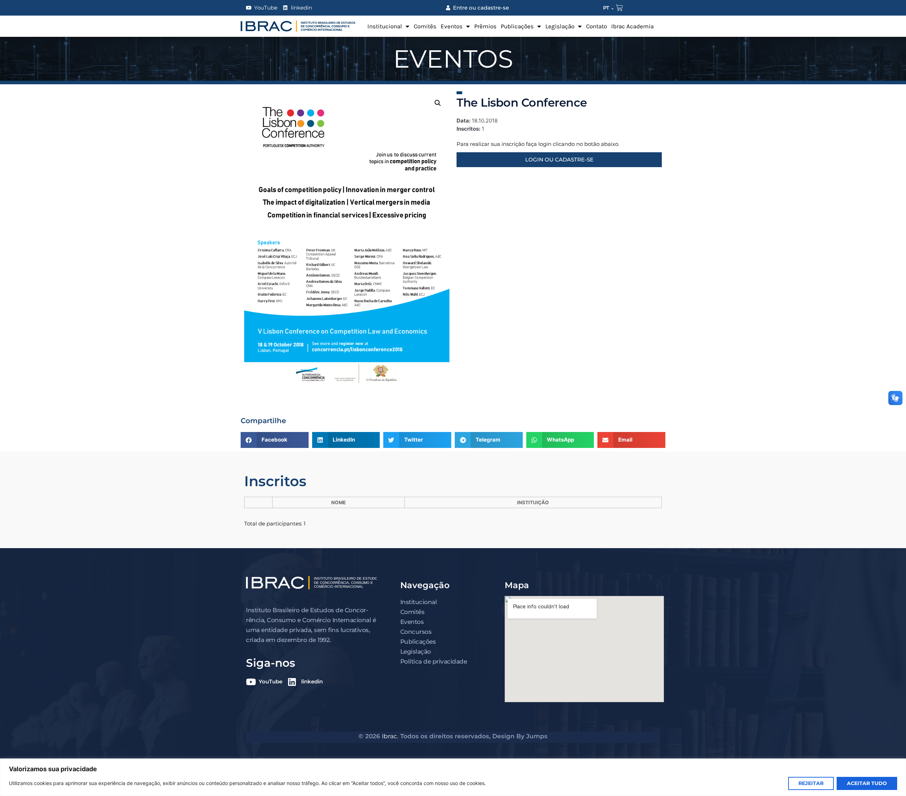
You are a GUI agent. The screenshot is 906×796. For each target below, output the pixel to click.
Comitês (425, 26)
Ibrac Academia (632, 26)
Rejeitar (811, 783)
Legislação (559, 26)
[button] (437, 103)
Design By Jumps (519, 736)
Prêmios (485, 26)
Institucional (384, 26)
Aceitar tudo (867, 783)
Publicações (517, 26)
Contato (596, 26)
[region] (453, 777)
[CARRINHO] (619, 8)
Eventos (452, 26)
